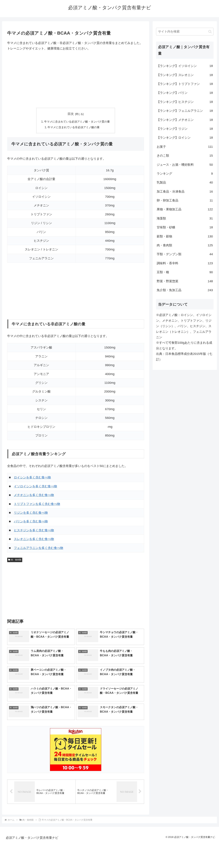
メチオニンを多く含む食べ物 (34, 495)
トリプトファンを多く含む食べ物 (37, 504)
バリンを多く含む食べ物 (31, 521)
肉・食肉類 (16, 560)
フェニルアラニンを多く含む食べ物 (38, 548)
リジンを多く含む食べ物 (31, 512)
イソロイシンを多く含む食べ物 (35, 486)
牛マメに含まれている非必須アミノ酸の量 (74, 127)
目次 (71, 114)
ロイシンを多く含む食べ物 (32, 477)
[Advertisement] (75, 80)
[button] (210, 32)
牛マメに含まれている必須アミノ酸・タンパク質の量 (77, 121)
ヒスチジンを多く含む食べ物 (34, 530)
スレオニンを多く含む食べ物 (34, 539)
